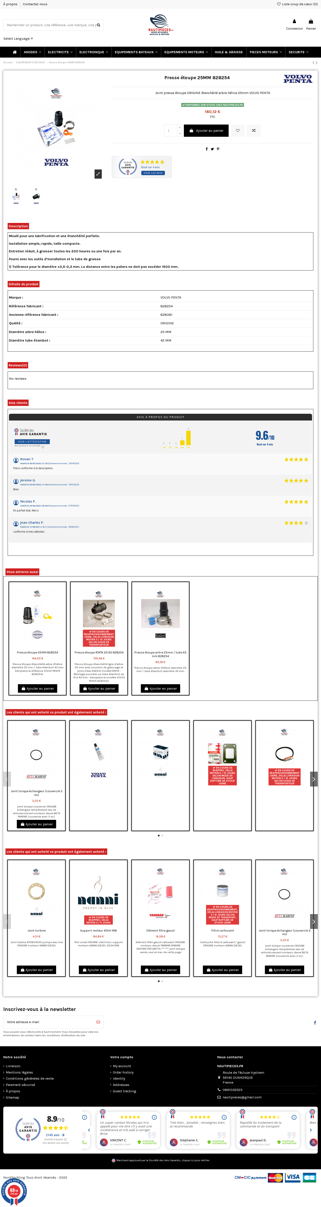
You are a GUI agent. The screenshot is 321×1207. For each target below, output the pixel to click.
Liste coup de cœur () (299, 4)
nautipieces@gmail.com (242, 1097)
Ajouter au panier (209, 130)
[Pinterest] (218, 149)
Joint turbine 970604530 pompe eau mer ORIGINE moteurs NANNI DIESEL (36, 943)
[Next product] (317, 63)
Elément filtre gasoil (160, 930)
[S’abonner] (98, 1022)
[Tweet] (212, 149)
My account (122, 1066)
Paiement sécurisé (20, 1085)
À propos (10, 4)
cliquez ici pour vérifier (195, 1160)
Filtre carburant (222, 930)
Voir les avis (153, 172)
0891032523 (232, 1090)
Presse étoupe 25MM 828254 (37, 652)
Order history (123, 1072)
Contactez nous (35, 4)
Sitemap (12, 1097)
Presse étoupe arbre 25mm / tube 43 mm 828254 (160, 654)
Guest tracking (124, 1091)
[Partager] (207, 149)
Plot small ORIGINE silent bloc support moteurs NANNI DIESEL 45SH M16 (98, 943)
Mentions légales (19, 1072)
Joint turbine (37, 930)
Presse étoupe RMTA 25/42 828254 (99, 652)
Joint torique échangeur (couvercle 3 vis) (36, 793)
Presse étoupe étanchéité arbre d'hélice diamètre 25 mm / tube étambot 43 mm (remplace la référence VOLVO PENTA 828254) (38, 669)
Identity (119, 1078)
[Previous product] (314, 63)
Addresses (121, 1085)
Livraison (13, 1066)
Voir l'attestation (32, 441)
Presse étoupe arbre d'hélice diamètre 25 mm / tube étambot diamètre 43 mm (160, 669)
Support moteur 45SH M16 (98, 930)
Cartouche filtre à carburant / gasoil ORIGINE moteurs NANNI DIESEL (222, 943)
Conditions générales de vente (30, 1078)
